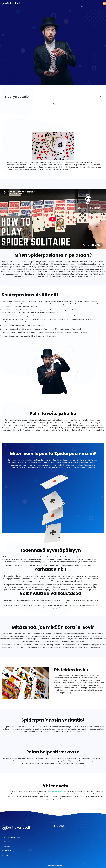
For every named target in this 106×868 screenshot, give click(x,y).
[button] (104, 3)
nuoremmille (57, 791)
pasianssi (16, 261)
